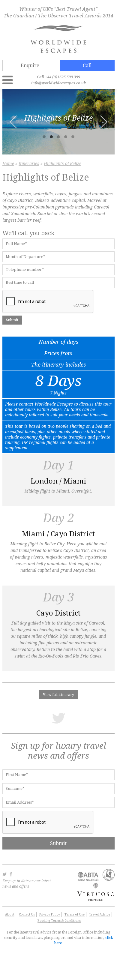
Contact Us (27, 914)
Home (8, 164)
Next (103, 121)
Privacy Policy (49, 914)
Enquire (30, 65)
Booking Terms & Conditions (59, 920)
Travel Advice (99, 914)
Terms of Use (74, 914)
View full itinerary (58, 695)
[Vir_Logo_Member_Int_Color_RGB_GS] (94, 899)
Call (87, 65)
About (9, 914)
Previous (13, 121)
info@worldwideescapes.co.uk (58, 83)
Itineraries (29, 164)
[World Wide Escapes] (58, 39)
